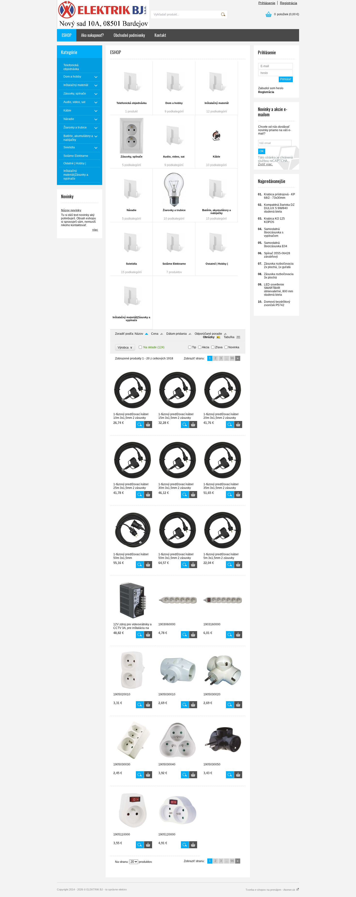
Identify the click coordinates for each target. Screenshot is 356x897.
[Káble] (216, 136)
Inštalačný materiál (217, 103)
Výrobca (125, 347)
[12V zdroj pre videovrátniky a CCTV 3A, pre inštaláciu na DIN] (132, 620)
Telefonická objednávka (131, 103)
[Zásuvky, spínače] (131, 136)
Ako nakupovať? (92, 35)
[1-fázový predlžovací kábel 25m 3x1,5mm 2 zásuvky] (132, 480)
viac (95, 229)
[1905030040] (177, 760)
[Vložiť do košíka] (148, 424)
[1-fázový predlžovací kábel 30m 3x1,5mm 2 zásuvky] (177, 480)
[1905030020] (222, 690)
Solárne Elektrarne (174, 263)
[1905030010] (177, 690)
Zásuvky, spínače (131, 156)
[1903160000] (222, 620)
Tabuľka (229, 337)
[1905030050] (222, 760)
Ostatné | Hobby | (217, 263)
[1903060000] (177, 620)
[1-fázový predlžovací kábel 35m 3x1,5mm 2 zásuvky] (222, 480)
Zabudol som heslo (270, 88)
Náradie (131, 210)
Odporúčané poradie (208, 333)
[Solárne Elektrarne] (174, 243)
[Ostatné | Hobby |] (216, 243)
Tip (194, 347)
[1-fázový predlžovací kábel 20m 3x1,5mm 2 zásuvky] (222, 410)
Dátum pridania (176, 333)
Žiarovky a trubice (174, 210)
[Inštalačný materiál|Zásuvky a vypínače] (131, 296)
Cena (154, 333)
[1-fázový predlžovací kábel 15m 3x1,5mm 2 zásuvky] (177, 410)
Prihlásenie (266, 3)
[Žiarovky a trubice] (174, 189)
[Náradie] (131, 189)
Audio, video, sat (174, 156)
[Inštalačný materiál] (216, 82)
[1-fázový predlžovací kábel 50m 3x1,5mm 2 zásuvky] (177, 550)
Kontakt (160, 35)
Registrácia (288, 3)
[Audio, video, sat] (174, 136)
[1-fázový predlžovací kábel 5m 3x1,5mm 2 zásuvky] (222, 550)
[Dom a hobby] (174, 82)
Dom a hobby (174, 103)
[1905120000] (177, 830)
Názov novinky (71, 210)
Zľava (219, 347)
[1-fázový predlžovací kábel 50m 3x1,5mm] (132, 550)
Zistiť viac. (265, 164)
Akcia (205, 347)
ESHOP (66, 35)
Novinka (233, 347)
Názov (139, 333)
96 (232, 358)
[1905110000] (132, 830)
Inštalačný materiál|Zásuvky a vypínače (131, 319)
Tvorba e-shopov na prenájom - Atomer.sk (271, 889)
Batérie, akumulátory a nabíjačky (216, 211)
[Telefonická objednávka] (131, 82)
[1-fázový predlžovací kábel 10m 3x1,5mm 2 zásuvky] (132, 410)
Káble (216, 156)
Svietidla (131, 263)
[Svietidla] (131, 243)
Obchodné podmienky (129, 35)
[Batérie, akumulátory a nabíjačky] (216, 189)
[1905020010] (132, 690)
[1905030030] (132, 760)
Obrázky (209, 337)
